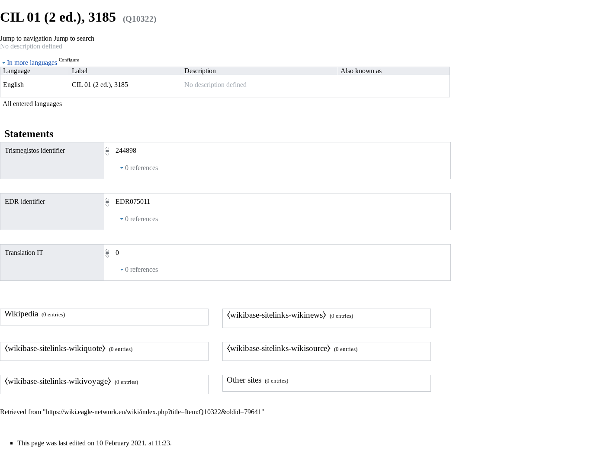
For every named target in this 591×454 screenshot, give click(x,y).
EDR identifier (25, 201)
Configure (69, 59)
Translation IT (24, 252)
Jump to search (74, 38)
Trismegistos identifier (35, 150)
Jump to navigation (26, 38)
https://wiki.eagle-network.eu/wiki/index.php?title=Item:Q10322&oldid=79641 (153, 411)
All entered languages (32, 103)
